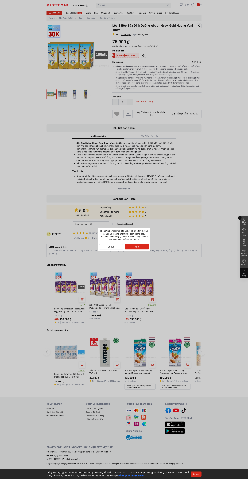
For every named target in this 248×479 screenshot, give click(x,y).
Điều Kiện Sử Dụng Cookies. (131, 475)
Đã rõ (136, 247)
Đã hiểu (196, 474)
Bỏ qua (111, 247)
